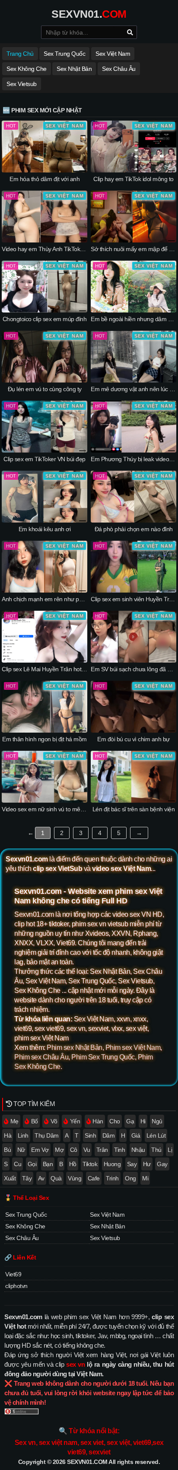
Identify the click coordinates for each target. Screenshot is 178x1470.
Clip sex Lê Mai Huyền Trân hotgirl (45, 669)
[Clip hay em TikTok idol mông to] (133, 170)
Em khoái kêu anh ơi (45, 529)
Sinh (90, 1135)
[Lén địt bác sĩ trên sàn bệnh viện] (133, 800)
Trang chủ (20, 53)
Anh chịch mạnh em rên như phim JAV (50, 599)
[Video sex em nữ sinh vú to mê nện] (44, 800)
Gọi (32, 1164)
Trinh (112, 1178)
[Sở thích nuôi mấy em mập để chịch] (133, 240)
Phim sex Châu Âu (41, 1057)
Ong (130, 1178)
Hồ (72, 1164)
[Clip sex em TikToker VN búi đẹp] (44, 450)
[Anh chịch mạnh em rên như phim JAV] (44, 590)
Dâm (108, 1135)
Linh (23, 1135)
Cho (114, 1121)
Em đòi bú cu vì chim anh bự (133, 739)
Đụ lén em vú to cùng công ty (45, 389)
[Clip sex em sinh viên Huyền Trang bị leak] (133, 590)
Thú (156, 1149)
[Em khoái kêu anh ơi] (44, 520)
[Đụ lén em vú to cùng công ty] (44, 380)
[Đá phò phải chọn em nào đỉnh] (133, 520)
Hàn (97, 1121)
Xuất (10, 1178)
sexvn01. (89, 14)
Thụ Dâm (47, 1135)
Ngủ (157, 1121)
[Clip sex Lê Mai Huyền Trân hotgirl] (44, 660)
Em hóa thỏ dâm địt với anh (44, 178)
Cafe (94, 1178)
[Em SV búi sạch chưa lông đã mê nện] (133, 660)
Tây (27, 1178)
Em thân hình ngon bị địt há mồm (44, 739)
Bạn (48, 1164)
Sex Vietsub (21, 83)
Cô (73, 1149)
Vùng (74, 1178)
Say (132, 1164)
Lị (170, 1149)
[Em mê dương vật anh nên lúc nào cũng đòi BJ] (133, 380)
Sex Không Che (26, 68)
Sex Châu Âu (119, 68)
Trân (102, 1149)
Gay (162, 1164)
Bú (7, 1149)
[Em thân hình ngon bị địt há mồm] (44, 730)
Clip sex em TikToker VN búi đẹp (44, 459)
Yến (75, 1121)
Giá (135, 1135)
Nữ (21, 1149)
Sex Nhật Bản (74, 68)
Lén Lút (156, 1135)
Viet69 (13, 1274)
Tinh (119, 1149)
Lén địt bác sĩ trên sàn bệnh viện (133, 809)
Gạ (130, 1121)
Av (41, 1178)
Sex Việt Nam (112, 53)
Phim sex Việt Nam (133, 1047)
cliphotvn (16, 1285)
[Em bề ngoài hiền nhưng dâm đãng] (133, 310)
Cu (17, 1164)
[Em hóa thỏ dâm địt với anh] (44, 170)
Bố (34, 1121)
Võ (54, 1121)
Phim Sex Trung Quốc (103, 1057)
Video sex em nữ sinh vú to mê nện (47, 809)
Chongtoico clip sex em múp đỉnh (45, 319)
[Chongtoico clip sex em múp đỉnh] (44, 310)
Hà (7, 1135)
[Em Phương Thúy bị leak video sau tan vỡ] (133, 450)
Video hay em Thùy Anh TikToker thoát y (53, 249)
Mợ (59, 1149)
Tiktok (90, 1164)
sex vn (75, 1364)
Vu (86, 1149)
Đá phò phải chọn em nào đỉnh (134, 529)
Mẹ (14, 1121)
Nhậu (138, 1149)
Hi (143, 1121)
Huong (112, 1164)
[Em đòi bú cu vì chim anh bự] (133, 730)
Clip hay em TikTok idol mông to (133, 178)
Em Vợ (40, 1149)
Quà (56, 1178)
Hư (147, 1164)
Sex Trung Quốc (64, 53)
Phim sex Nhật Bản (74, 1047)
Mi (145, 1178)
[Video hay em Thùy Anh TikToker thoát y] (44, 240)
